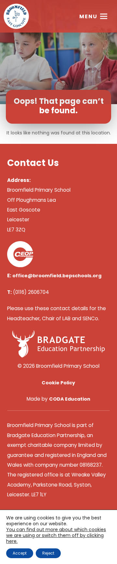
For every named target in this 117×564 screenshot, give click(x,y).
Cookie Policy (58, 382)
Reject (48, 553)
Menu (88, 16)
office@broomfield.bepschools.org (56, 275)
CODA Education (69, 399)
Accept (20, 553)
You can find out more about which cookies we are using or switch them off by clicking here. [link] (56, 535)
